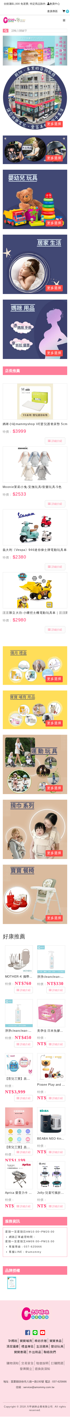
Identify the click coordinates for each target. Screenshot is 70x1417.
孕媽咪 (12, 1340)
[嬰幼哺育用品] (35, 709)
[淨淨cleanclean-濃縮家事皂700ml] (19, 1013)
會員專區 (52, 11)
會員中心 (54, 3)
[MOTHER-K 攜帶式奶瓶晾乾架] (19, 959)
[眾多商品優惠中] (35, 97)
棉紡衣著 (41, 1340)
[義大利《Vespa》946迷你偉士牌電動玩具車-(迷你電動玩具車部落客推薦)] (35, 527)
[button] (8, 50)
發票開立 (26, 1368)
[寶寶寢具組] (35, 264)
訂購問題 (57, 1363)
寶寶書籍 (20, 1352)
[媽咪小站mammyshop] (35, 401)
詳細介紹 (57, 440)
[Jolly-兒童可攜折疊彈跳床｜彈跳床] (51, 1175)
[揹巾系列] (35, 829)
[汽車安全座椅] (35, 149)
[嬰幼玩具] (35, 764)
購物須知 (13, 1363)
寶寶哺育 (26, 1340)
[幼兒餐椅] (35, 894)
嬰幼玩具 (57, 1346)
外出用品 (35, 1352)
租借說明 (42, 1363)
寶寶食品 (55, 1340)
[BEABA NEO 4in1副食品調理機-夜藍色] (51, 1121)
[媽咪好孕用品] (35, 328)
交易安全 (27, 1363)
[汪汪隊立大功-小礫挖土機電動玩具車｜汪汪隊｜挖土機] (35, 590)
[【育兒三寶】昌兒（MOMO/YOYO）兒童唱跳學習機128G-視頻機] (19, 1064)
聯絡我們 (50, 1352)
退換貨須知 (42, 1368)
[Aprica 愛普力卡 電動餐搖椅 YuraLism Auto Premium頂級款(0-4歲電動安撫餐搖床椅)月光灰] (19, 1175)
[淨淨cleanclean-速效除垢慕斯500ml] (51, 959)
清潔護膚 (13, 1346)
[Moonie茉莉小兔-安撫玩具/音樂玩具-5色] (35, 464)
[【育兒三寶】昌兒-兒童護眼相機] (19, 1126)
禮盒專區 (27, 1346)
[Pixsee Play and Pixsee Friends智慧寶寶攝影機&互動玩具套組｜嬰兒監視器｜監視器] (51, 1067)
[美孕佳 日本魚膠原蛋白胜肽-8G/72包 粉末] (51, 1013)
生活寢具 (42, 1346)
